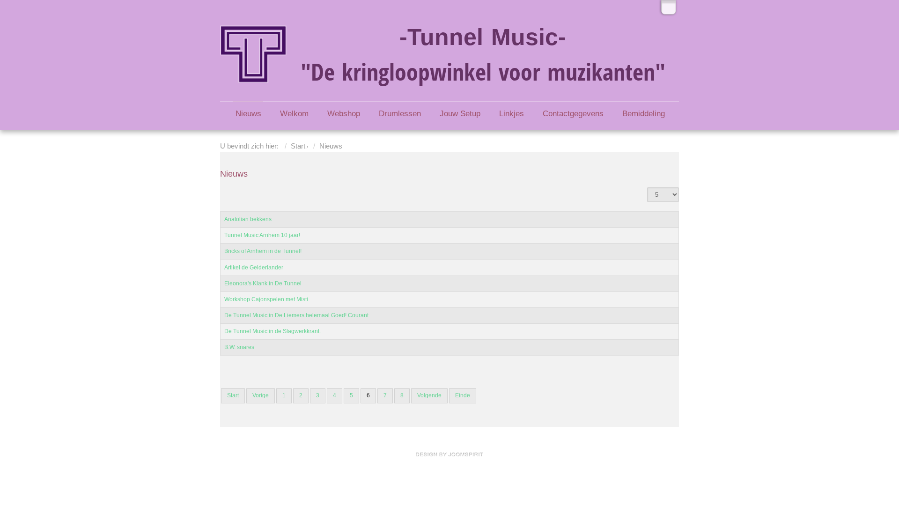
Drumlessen (400, 113)
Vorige (260, 395)
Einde (462, 395)
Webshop (343, 113)
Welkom (294, 113)
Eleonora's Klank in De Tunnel (263, 283)
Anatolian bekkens (248, 219)
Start (298, 146)
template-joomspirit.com (449, 454)
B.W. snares (239, 347)
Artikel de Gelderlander (253, 267)
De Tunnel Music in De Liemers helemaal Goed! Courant (296, 315)
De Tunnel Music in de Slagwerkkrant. (272, 331)
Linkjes (511, 113)
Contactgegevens (573, 113)
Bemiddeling (643, 113)
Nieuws (248, 113)
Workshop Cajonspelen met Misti (266, 299)
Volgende (429, 395)
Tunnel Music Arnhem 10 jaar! (262, 235)
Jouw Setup (460, 113)
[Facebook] (668, 7)
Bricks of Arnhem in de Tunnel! (263, 251)
